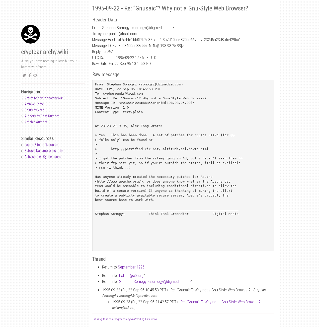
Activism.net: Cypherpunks (42, 157)
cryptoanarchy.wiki (44, 52)
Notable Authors (35, 122)
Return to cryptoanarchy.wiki (43, 98)
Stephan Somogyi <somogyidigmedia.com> (155, 281)
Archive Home (34, 104)
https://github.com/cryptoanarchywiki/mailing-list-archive (125, 319)
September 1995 (131, 267)
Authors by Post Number (41, 116)
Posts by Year (34, 110)
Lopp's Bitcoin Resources (42, 145)
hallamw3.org (131, 275)
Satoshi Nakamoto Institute (43, 151)
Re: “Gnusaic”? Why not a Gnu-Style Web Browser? (220, 302)
